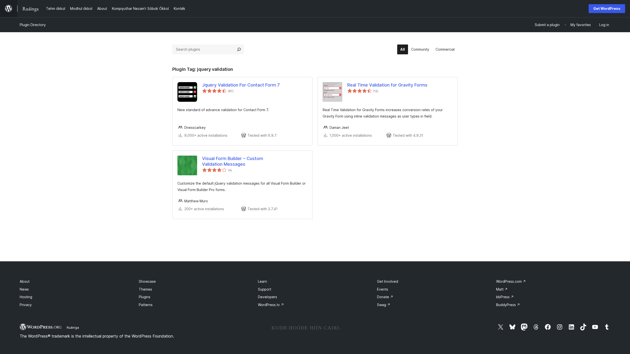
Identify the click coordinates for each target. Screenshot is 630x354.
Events (382, 289)
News (24, 289)
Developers (267, 297)
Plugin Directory (33, 25)
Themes (145, 289)
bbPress (505, 297)
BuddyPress (508, 305)
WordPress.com (511, 281)
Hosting (26, 297)
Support (264, 289)
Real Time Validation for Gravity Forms (387, 85)
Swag (383, 305)
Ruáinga (73, 327)
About (25, 281)
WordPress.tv (271, 305)
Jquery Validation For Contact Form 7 (241, 85)
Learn (262, 281)
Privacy (26, 305)
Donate (385, 297)
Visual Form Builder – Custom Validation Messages (232, 161)
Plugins (144, 297)
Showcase (147, 281)
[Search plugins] (239, 49)
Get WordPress (606, 8)
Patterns (146, 305)
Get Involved (387, 281)
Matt (502, 289)
